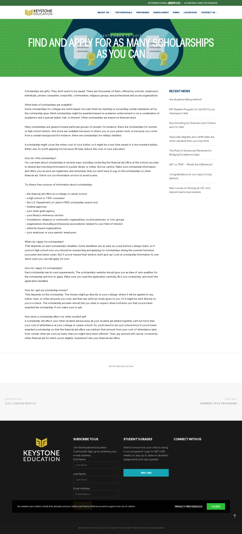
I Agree (216, 506)
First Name (79, 459)
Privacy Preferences (188, 506)
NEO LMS (146, 472)
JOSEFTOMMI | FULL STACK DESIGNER (144, 528)
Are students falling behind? (185, 99)
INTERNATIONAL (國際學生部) (164, 2)
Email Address (81, 488)
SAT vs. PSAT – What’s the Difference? (191, 164)
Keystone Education (121, 366)
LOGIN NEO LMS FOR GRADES (200, 2)
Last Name (79, 473)
